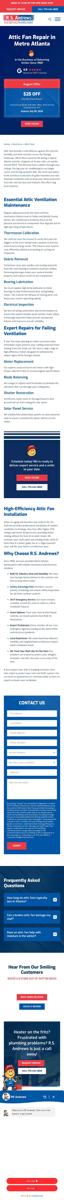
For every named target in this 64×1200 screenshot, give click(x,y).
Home (7, 144)
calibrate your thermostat (21, 239)
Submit (17, 845)
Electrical (17, 144)
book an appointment (18, 676)
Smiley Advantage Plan (22, 586)
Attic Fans (29, 144)
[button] (50, 19)
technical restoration (20, 175)
